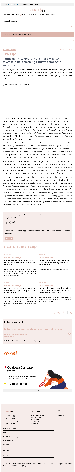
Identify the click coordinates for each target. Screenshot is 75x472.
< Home (7, 34)
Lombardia (27, 34)
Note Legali (60, 419)
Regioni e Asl (17, 34)
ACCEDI (25, 4)
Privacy (60, 422)
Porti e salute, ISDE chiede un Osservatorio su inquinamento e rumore (20, 262)
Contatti (61, 415)
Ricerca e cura (28, 15)
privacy (37, 341)
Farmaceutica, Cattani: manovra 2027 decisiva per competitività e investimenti (19, 290)
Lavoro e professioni (47, 15)
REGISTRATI (34, 4)
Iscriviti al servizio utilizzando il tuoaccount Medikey (15, 335)
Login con (4, 4)
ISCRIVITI (9, 239)
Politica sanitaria (11, 15)
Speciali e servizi (11, 21)
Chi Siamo (60, 412)
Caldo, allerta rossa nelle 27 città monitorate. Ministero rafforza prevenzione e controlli (55, 290)
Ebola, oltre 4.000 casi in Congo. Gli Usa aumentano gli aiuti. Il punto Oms (54, 262)
